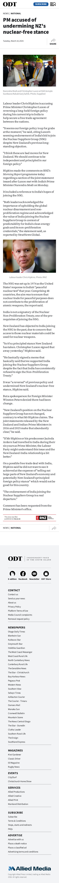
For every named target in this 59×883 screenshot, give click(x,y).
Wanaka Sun (14, 709)
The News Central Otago (19, 721)
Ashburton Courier (16, 697)
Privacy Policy (14, 606)
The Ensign (13, 737)
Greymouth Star (15, 644)
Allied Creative (14, 796)
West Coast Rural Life (17, 656)
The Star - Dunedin (16, 725)
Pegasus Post (14, 680)
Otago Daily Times (16, 631)
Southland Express (16, 742)
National (16, 13)
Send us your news (16, 598)
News (6, 13)
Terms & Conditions (17, 820)
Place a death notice (17, 843)
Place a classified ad (17, 847)
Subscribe (41, 4)
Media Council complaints (20, 614)
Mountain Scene (15, 717)
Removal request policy (18, 619)
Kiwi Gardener (14, 754)
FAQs (10, 829)
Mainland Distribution (18, 804)
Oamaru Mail (14, 705)
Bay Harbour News (16, 676)
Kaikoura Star (14, 639)
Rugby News (14, 767)
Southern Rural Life (17, 733)
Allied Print (13, 800)
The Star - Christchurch (18, 672)
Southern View (14, 688)
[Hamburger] (53, 4)
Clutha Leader (14, 729)
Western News (14, 684)
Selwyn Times (14, 693)
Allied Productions (16, 791)
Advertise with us (15, 839)
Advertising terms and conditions (23, 851)
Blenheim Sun (14, 635)
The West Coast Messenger (20, 652)
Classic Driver (14, 758)
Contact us (13, 594)
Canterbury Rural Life (18, 664)
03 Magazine (13, 762)
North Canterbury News (19, 660)
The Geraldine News (17, 668)
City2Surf (12, 777)
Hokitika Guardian (16, 648)
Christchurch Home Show (19, 781)
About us (12, 602)
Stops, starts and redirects (20, 825)
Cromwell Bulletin (16, 713)
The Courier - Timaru (17, 701)
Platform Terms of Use (18, 610)
